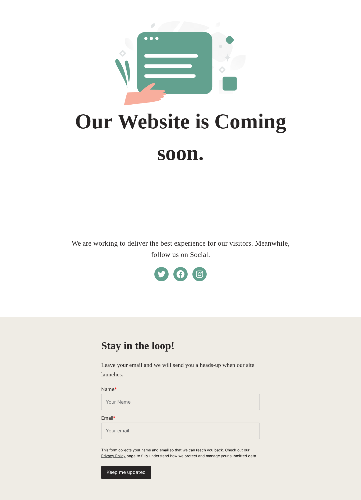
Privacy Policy (113, 456)
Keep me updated (126, 472)
